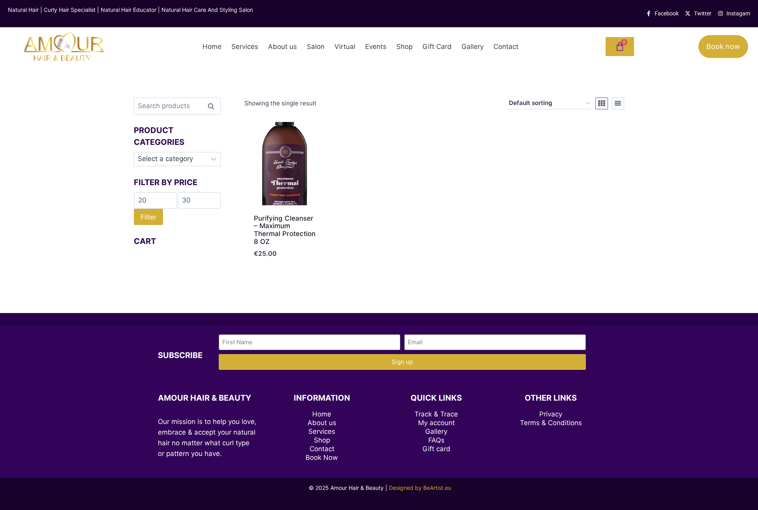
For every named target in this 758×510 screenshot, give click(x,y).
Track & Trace (436, 414)
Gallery (473, 47)
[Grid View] (601, 103)
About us (282, 47)
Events (376, 47)
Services (244, 47)
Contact (505, 47)
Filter (148, 217)
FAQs (436, 440)
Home (212, 47)
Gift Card (437, 47)
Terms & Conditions (551, 423)
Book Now (322, 457)
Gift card (436, 449)
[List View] (618, 103)
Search (213, 106)
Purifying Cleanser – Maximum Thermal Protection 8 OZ (284, 230)
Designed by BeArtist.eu (420, 487)
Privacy (550, 414)
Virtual (344, 47)
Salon (316, 47)
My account (436, 423)
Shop (404, 47)
